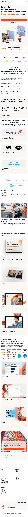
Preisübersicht (3, 468)
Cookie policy (12, 513)
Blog (1, 479)
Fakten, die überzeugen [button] (14, 104)
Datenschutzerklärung (20, 513)
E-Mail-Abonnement (17, 512)
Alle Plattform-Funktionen (4, 467)
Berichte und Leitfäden (4, 476)
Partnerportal (16, 479)
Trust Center (2, 493)
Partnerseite (16, 476)
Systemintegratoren (17, 478)
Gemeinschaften (17, 468)
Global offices (3, 490)
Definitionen (2, 484)
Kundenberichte (3, 483)
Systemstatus (16, 471)
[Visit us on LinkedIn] (18, 502)
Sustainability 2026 (3, 492)
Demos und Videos (3, 477)
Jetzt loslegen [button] (14, 19)
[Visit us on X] (21, 502)
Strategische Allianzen (17, 477)
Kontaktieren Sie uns (5, 457)
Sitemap (26, 512)
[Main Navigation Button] (26, 1)
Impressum (16, 513)
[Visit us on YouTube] (24, 502)
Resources (2, 480)
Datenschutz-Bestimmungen (10, 512)
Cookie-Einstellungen (7, 513)
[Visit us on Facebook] (22, 502)
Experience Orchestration (4, 481)
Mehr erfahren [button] (13, 22)
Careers (2, 489)
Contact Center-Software (4, 482)
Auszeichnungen (3, 494)
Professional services (17, 467)
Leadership (2, 491)
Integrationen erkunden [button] (14, 198)
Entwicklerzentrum (17, 470)
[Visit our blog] (25, 502)
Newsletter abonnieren (22, 506)
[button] (14, 441)
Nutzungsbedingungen (3, 512)
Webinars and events (3, 478)
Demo (2, 469)
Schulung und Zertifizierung (18, 469)
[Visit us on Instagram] (19, 502)
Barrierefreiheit (22, 512)
